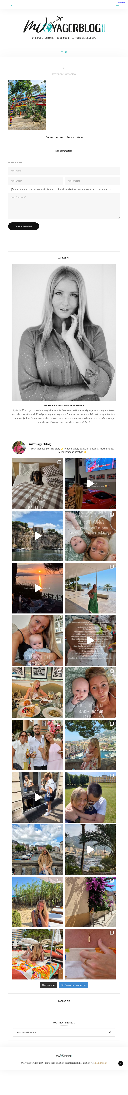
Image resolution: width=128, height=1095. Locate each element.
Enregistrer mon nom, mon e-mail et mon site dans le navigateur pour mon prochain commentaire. (61, 189)
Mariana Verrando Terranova (64, 405)
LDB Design (101, 1062)
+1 (81, 137)
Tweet (61, 137)
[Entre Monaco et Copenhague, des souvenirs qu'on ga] (37, 745)
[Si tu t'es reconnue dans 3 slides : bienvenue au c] (90, 536)
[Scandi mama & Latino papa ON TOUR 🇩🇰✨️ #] (90, 797)
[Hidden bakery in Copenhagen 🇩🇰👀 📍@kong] (37, 797)
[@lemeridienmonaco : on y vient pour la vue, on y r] (37, 954)
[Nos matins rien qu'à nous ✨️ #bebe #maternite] (37, 588)
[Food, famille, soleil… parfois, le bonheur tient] (37, 902)
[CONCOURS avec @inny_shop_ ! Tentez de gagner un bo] (90, 954)
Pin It (72, 137)
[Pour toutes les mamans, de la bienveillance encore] (37, 640)
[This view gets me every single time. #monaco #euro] (37, 536)
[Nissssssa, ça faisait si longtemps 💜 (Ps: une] (90, 902)
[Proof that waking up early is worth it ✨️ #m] (90, 849)
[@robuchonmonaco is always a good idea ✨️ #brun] (37, 692)
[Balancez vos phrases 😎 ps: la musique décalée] (90, 640)
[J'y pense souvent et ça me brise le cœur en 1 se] (37, 483)
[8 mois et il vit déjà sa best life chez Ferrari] (90, 483)
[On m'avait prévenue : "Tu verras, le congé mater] (90, 745)
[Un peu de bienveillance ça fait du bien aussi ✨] (90, 692)
